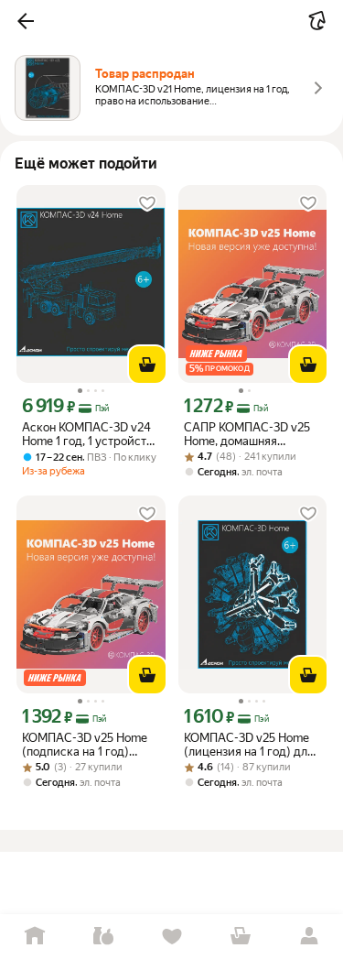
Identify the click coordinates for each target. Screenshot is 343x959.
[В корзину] (147, 364)
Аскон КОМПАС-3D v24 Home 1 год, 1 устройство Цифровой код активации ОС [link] (90, 434)
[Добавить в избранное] (147, 203)
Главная (34, 936)
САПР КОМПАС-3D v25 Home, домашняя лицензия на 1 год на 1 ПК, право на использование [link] (247, 434)
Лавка (103, 936)
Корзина (240, 936)
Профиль (308, 936)
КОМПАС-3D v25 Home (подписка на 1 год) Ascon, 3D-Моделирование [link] (84, 744)
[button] (26, 21)
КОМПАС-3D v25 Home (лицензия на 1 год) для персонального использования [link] (249, 744)
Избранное (171, 936)
